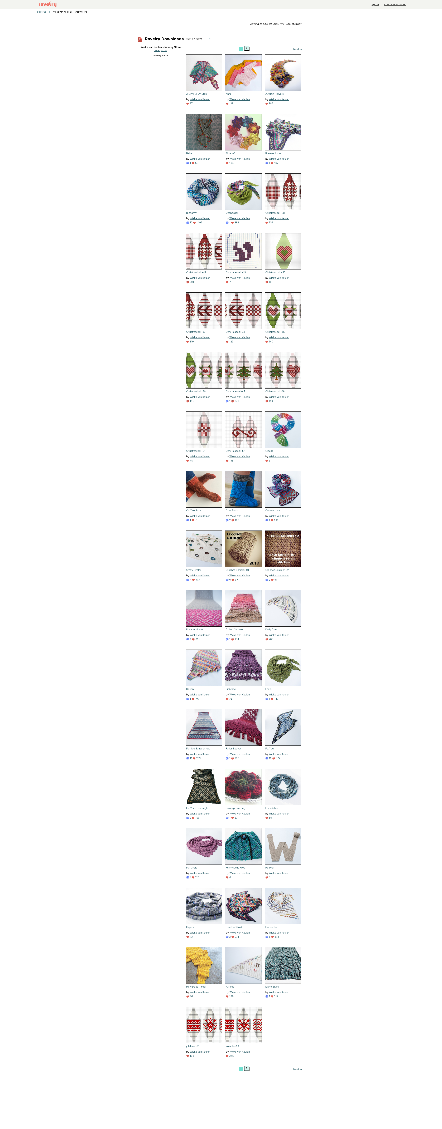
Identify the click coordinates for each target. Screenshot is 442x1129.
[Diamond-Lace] (204, 608)
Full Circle (191, 867)
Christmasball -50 (275, 272)
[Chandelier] (243, 191)
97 (236, 579)
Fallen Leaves (234, 748)
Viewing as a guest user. (275, 23)
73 (191, 936)
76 (230, 282)
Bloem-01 (231, 153)
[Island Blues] (283, 965)
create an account (395, 4)
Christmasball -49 (236, 272)
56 (196, 162)
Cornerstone (272, 510)
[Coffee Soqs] (204, 489)
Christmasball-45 (275, 331)
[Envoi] (283, 668)
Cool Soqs (232, 510)
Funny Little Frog (235, 867)
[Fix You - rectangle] (204, 787)
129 (231, 341)
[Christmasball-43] (204, 310)
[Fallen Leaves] (243, 727)
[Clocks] (283, 429)
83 (236, 817)
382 (236, 222)
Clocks (269, 450)
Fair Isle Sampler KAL (198, 748)
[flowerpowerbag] (243, 787)
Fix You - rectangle (197, 808)
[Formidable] (283, 787)
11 (190, 758)
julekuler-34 (232, 1046)
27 (191, 103)
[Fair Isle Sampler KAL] (204, 727)
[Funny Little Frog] (243, 846)
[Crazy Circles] (204, 549)
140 (270, 341)
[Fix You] (283, 727)
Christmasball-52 (235, 450)
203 (270, 639)
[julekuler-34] (243, 1025)
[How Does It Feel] (204, 965)
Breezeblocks (273, 153)
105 (270, 282)
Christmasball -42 (196, 272)
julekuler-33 (192, 1046)
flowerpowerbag (235, 808)
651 (197, 639)
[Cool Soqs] (243, 489)
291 (191, 282)
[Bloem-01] (243, 132)
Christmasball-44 (235, 331)
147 (275, 698)
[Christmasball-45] (283, 310)
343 (275, 520)
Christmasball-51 (195, 450)
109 (236, 520)
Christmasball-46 (196, 391)
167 (275, 162)
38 (230, 698)
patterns (41, 12)
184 (191, 1055)
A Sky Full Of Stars (197, 93)
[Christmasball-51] (204, 429)
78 (191, 460)
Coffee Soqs (193, 510)
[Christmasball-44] (243, 310)
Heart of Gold (234, 927)
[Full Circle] (204, 846)
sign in (375, 4)
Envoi (268, 689)
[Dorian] (204, 668)
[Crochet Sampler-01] (243, 549)
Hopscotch (271, 927)
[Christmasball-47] (243, 370)
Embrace (231, 689)
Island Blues (272, 986)
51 (270, 460)
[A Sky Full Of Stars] (204, 72)
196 (197, 817)
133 (231, 460)
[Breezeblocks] (283, 132)
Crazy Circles (193, 569)
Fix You (269, 748)
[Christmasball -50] (283, 251)
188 (231, 996)
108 (231, 162)
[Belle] (204, 132)
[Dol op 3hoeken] (243, 608)
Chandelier (232, 212)
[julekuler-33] (204, 1025)
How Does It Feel (196, 986)
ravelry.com (160, 50)
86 (191, 996)
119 (191, 341)
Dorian (190, 689)
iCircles (230, 986)
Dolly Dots (271, 629)
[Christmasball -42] (204, 251)
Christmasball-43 (195, 331)
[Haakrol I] (283, 846)
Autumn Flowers (274, 93)
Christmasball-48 (275, 391)
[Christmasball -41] (283, 191)
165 (191, 401)
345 (231, 1055)
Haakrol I (270, 867)
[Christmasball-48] (283, 370)
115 (270, 222)
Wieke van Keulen (200, 99)
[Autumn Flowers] (283, 72)
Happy (190, 927)
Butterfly (191, 212)
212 (275, 996)
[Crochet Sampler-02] (283, 549)
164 (270, 401)
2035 (199, 758)
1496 (199, 222)
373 (197, 579)
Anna (229, 93)
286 (236, 758)
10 (270, 758)
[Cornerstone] (283, 489)
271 (236, 401)
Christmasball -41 (275, 212)
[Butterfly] (204, 191)
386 (270, 103)
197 (196, 698)
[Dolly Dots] (283, 608)
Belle (189, 153)
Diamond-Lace (194, 629)
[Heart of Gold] (243, 906)
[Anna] (243, 72)
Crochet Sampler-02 (277, 569)
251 (197, 877)
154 (236, 639)
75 (196, 520)
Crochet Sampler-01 (237, 569)
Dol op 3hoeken (235, 629)
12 (190, 222)
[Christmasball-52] (243, 429)
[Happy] (204, 906)
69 (270, 817)
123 (231, 103)
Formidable (271, 808)
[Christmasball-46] (204, 370)
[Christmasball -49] (243, 251)
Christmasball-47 (235, 391)
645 (276, 936)
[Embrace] (243, 668)
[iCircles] (243, 965)
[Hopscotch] (283, 906)
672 (277, 758)
